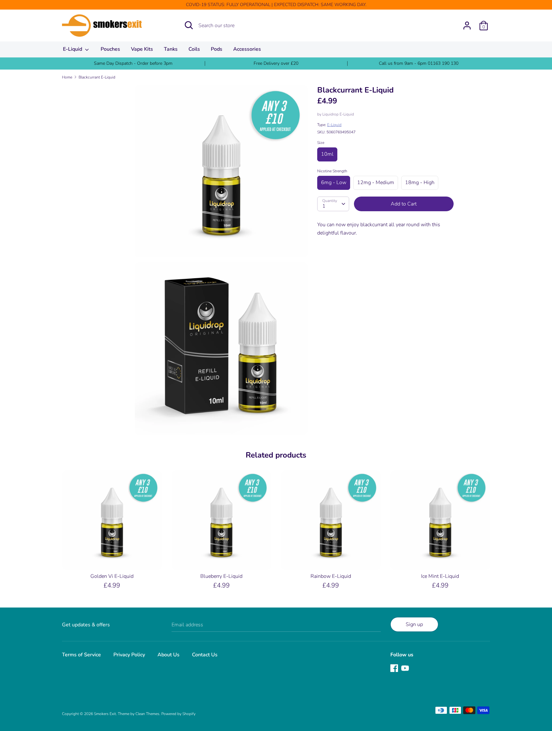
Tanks (171, 49)
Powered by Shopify (178, 713)
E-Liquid (73, 49)
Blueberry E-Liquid (221, 576)
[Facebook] (394, 669)
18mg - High (419, 182)
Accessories (247, 49)
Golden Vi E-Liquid (112, 576)
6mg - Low (333, 182)
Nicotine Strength (332, 171)
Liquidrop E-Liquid (338, 114)
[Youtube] (405, 669)
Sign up (414, 624)
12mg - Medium (375, 182)
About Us (168, 654)
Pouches (110, 49)
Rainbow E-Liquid (330, 576)
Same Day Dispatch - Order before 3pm (133, 63)
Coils (194, 49)
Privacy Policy (129, 654)
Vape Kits (142, 49)
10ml (327, 154)
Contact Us (205, 654)
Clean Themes (147, 713)
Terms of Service (81, 654)
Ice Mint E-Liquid (440, 576)
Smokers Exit (105, 713)
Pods (216, 49)
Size (320, 142)
